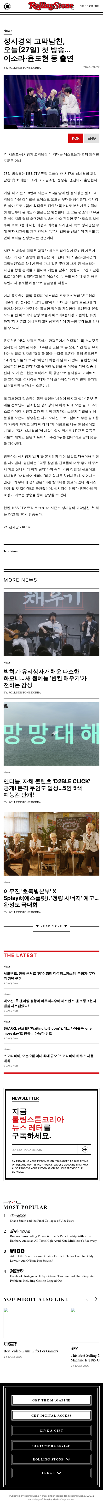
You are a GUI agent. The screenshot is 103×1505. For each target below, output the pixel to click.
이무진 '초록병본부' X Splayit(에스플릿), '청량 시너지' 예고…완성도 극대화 (51, 898)
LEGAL (48, 1473)
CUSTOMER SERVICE (51, 1445)
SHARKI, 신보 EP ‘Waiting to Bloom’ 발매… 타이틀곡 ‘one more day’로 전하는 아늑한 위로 (48, 1030)
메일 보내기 (85, 1149)
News (14, 551)
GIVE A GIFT (51, 1430)
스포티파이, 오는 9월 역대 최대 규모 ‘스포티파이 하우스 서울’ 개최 (49, 1058)
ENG (92, 138)
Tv (5, 551)
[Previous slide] (87, 1299)
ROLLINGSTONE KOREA (25, 67)
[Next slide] (95, 1299)
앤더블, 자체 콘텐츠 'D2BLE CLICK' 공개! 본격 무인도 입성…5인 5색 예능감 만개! (47, 788)
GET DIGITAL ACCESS (51, 1415)
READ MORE (51, 926)
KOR (76, 138)
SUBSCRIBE (89, 6)
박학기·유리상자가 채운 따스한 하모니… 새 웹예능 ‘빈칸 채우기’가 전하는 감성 (45, 678)
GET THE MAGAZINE (51, 1400)
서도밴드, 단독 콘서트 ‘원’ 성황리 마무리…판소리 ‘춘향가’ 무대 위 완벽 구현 (50, 975)
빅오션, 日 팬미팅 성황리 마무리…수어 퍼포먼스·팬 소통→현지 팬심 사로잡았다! (50, 1003)
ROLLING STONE (48, 1459)
